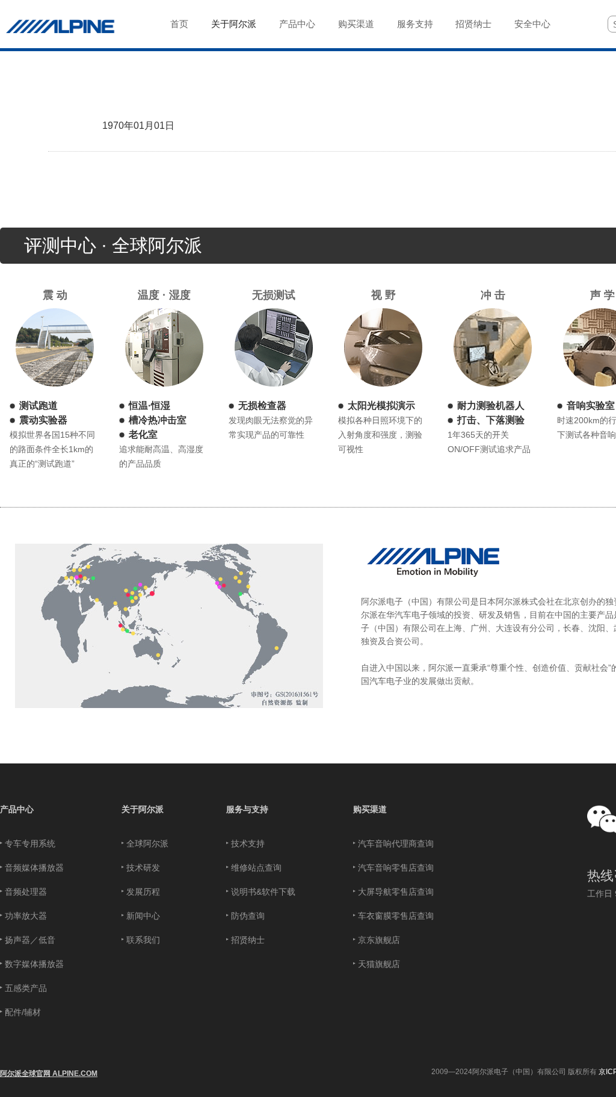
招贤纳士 (248, 940)
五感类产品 (26, 988)
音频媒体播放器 (34, 867)
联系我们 (143, 940)
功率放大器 (26, 916)
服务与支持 (247, 809)
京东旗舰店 (379, 940)
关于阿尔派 (143, 809)
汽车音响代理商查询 (396, 843)
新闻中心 (143, 916)
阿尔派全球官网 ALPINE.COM (48, 1073)
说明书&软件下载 (263, 892)
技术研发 (143, 867)
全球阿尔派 (147, 843)
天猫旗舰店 (379, 964)
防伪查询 (248, 916)
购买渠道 (370, 809)
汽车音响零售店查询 (396, 867)
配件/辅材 (23, 1012)
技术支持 (248, 843)
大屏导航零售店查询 (396, 892)
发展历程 (143, 892)
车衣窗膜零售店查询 (396, 916)
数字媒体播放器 (34, 964)
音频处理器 (26, 892)
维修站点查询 (256, 867)
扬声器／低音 (30, 940)
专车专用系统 (30, 843)
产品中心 (17, 809)
